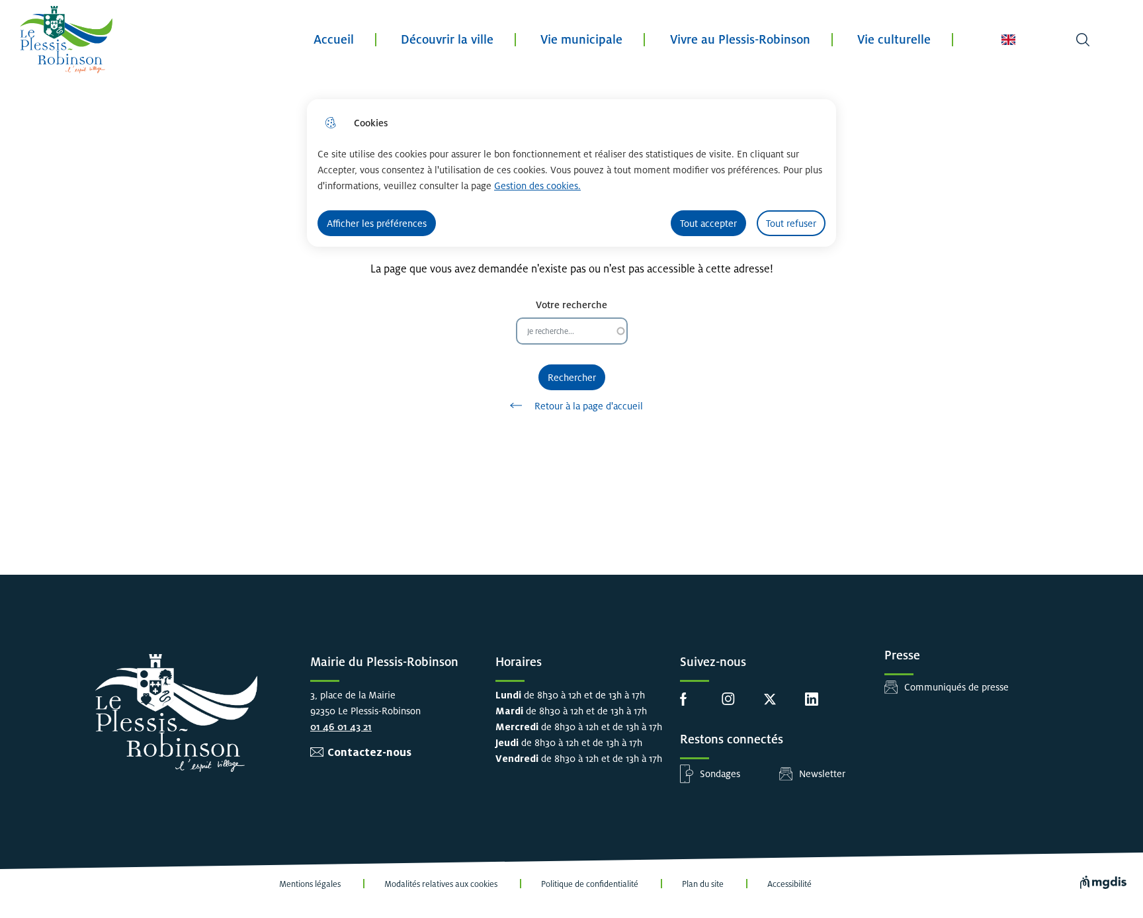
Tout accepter (708, 223)
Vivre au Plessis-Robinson (740, 39)
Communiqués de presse (956, 687)
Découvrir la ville (447, 39)
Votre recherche (571, 304)
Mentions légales (310, 884)
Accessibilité (789, 884)
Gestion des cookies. (537, 185)
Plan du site (703, 884)
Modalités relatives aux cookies (440, 884)
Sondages (720, 773)
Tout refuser (791, 223)
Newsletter (822, 773)
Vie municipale (581, 39)
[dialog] (571, 173)
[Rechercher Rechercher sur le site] (1082, 39)
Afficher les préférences (377, 223)
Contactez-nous (369, 752)
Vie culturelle (894, 39)
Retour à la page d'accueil (588, 405)
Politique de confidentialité (589, 884)
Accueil (334, 39)
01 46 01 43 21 (341, 726)
